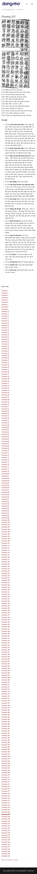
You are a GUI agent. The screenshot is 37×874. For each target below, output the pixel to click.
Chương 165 (5, 670)
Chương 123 (5, 573)
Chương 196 (5, 742)
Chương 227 (5, 814)
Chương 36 (5, 372)
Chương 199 (5, 749)
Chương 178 (5, 701)
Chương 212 (5, 779)
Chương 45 (5, 392)
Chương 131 (5, 592)
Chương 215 (5, 786)
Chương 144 (5, 622)
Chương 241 (5, 847)
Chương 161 (5, 661)
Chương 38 (5, 376)
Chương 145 (5, 624)
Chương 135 (5, 601)
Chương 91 (5, 499)
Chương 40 (5, 381)
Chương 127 (5, 582)
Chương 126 (5, 580)
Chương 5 (4, 300)
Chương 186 (5, 719)
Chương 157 (5, 652)
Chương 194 (5, 738)
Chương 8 (4, 307)
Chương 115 (5, 555)
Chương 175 (5, 694)
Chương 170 (5, 682)
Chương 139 (5, 610)
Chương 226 (5, 812)
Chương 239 (5, 842)
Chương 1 (4, 291)
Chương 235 (5, 833)
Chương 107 (5, 536)
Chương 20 (5, 335)
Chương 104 (5, 529)
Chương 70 (5, 450)
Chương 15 (5, 323)
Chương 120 (5, 566)
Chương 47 (5, 397)
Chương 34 (5, 367)
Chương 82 (5, 478)
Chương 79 (5, 471)
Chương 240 (5, 844)
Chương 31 (5, 360)
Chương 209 (5, 772)
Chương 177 (5, 698)
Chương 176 (5, 696)
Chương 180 (5, 705)
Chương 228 (5, 817)
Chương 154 (5, 645)
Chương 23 (5, 341)
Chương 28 (5, 353)
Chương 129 (5, 587)
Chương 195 (5, 740)
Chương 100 (5, 520)
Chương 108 (5, 538)
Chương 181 (5, 708)
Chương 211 (5, 777)
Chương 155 (5, 647)
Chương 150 (5, 636)
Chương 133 (5, 596)
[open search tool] (27, 4)
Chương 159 (5, 657)
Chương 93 (5, 504)
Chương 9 (4, 309)
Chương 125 (5, 578)
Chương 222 (5, 803)
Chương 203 (5, 759)
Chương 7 (4, 304)
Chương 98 (5, 515)
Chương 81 (5, 476)
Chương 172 (5, 687)
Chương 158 (5, 654)
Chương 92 (5, 501)
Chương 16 (5, 325)
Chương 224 (5, 807)
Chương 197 (5, 745)
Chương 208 (5, 770)
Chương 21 (5, 337)
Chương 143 (5, 620)
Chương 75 (5, 462)
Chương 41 (5, 383)
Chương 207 (5, 768)
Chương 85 (5, 485)
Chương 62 (5, 432)
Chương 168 (5, 677)
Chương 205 (5, 763)
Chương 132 (5, 594)
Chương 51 (5, 406)
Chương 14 (5, 321)
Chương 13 (5, 318)
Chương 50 (5, 404)
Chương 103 (5, 527)
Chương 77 (5, 467)
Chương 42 (5, 386)
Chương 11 (5, 314)
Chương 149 (5, 633)
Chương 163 (5, 666)
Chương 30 (5, 358)
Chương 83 (5, 481)
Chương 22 (5, 339)
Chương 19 (5, 332)
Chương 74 (5, 460)
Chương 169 (5, 680)
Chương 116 (5, 557)
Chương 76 (5, 464)
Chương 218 (5, 793)
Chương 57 (5, 420)
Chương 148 (5, 631)
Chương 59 (5, 425)
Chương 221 (5, 800)
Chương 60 (5, 427)
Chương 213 (5, 782)
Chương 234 (5, 830)
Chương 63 (5, 434)
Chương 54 (5, 413)
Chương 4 (4, 298)
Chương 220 (5, 798)
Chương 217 (5, 791)
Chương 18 (5, 330)
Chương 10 (5, 311)
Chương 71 (5, 453)
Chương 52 (5, 409)
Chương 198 (5, 747)
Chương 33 (5, 365)
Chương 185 (5, 717)
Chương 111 (5, 545)
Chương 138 (5, 608)
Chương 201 (5, 754)
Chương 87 (5, 490)
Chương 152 (5, 640)
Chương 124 (5, 576)
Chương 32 (5, 362)
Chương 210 (5, 775)
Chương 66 (5, 441)
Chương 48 (5, 399)
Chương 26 (5, 348)
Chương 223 (5, 805)
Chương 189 (5, 726)
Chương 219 (5, 796)
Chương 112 (5, 548)
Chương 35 (5, 369)
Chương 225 (5, 810)
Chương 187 (5, 721)
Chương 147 (5, 629)
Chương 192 (5, 733)
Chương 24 (5, 344)
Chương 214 (5, 784)
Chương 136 (5, 603)
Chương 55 (5, 416)
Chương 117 (5, 559)
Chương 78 (5, 469)
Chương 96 (5, 511)
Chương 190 (5, 728)
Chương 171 (5, 684)
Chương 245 (5, 856)
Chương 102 (5, 525)
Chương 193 (5, 735)
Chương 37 (5, 374)
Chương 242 (5, 849)
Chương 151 (5, 638)
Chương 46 (5, 395)
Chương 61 (5, 430)
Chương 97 (5, 513)
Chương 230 (5, 821)
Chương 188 (5, 724)
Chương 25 (5, 346)
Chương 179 (5, 703)
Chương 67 (5, 443)
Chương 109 (5, 541)
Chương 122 (5, 571)
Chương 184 (5, 715)
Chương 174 (5, 691)
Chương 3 (4, 295)
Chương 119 (5, 564)
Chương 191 (5, 731)
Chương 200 (5, 752)
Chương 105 (5, 531)
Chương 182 (5, 710)
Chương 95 (5, 508)
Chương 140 (5, 613)
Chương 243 (5, 851)
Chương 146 (5, 626)
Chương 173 (5, 689)
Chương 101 (5, 522)
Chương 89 (5, 494)
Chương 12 (5, 316)
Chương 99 (5, 518)
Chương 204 (5, 761)
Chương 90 (5, 497)
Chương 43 (5, 388)
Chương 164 (5, 668)
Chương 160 (5, 659)
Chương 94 (5, 506)
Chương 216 (5, 789)
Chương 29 (5, 355)
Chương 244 (5, 854)
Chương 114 (5, 552)
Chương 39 (5, 379)
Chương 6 (4, 302)
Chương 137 (5, 606)
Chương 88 (5, 492)
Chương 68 (5, 446)
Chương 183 (5, 712)
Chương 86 (5, 487)
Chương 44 (5, 390)
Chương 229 (5, 819)
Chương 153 (5, 643)
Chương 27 (5, 351)
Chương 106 (5, 534)
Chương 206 (5, 765)
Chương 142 (5, 617)
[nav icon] (32, 4)
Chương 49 (5, 402)
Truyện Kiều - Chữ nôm (12, 860)
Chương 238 (5, 840)
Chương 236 (5, 835)
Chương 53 (5, 411)
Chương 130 (5, 589)
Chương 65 (5, 439)
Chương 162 (5, 664)
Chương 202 (5, 756)
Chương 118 (5, 562)
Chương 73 (5, 457)
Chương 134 (5, 599)
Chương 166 (5, 673)
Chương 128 (5, 585)
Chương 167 (5, 675)
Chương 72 (5, 455)
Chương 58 (5, 423)
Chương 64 (5, 436)
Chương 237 (5, 837)
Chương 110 (5, 543)
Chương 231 (5, 823)
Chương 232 (5, 826)
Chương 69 (5, 448)
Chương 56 (5, 418)
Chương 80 (5, 474)
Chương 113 (5, 550)
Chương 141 (5, 615)
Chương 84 (5, 483)
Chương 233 (5, 828)
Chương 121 (5, 569)
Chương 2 (4, 293)
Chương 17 (5, 328)
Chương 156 (5, 650)
